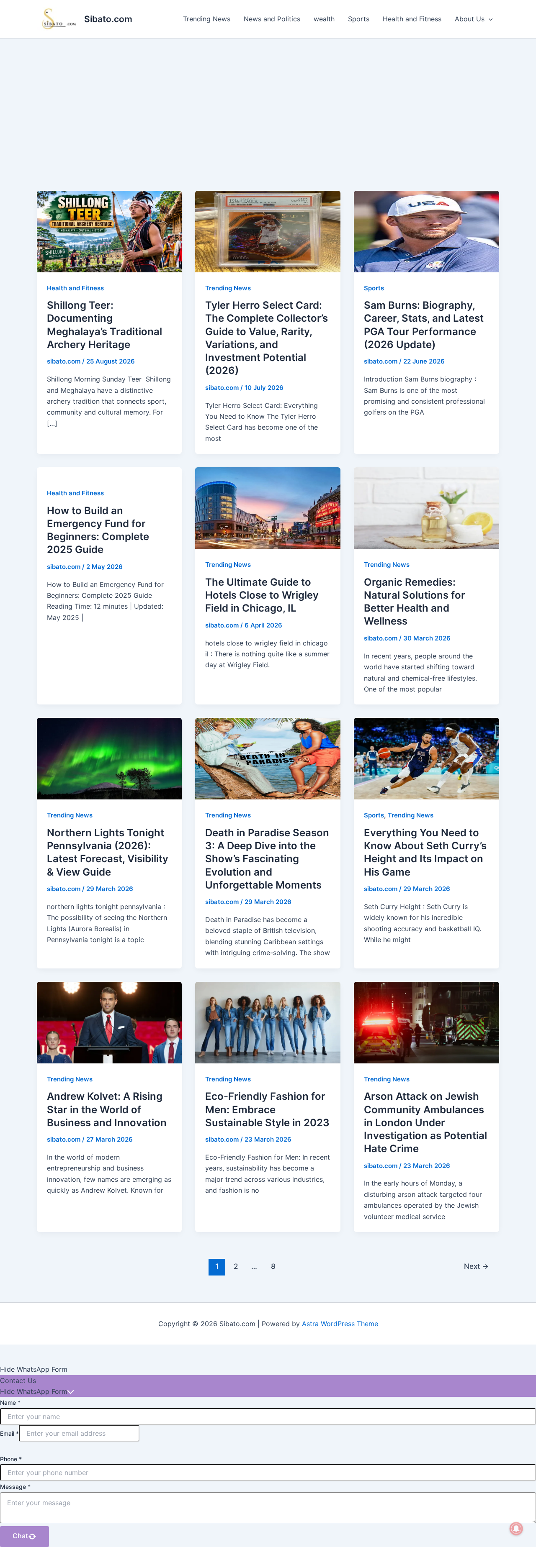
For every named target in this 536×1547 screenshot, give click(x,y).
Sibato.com (108, 19)
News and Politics (272, 19)
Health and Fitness (412, 19)
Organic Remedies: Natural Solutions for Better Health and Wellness (414, 602)
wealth (324, 19)
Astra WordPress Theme (340, 1323)
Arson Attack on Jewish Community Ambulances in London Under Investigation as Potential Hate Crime (425, 1122)
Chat (20, 1536)
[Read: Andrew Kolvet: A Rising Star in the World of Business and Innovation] (109, 1022)
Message (15, 1486)
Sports (358, 19)
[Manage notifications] (516, 1528)
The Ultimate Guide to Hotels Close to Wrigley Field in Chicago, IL (262, 595)
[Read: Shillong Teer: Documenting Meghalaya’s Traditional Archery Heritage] (109, 231)
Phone (11, 1458)
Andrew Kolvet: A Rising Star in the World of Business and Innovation (107, 1109)
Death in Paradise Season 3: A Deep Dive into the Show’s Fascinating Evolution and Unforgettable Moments (267, 859)
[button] (488, 19)
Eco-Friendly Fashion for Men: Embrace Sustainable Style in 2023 (267, 1109)
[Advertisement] (268, 101)
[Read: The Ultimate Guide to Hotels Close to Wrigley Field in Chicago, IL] (267, 507)
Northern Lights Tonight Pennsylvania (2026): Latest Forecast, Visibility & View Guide (107, 852)
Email (9, 1433)
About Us (469, 19)
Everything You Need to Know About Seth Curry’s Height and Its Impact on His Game (425, 852)
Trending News (206, 19)
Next (476, 1266)
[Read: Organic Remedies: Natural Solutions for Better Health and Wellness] (426, 507)
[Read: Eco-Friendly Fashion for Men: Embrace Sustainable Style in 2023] (267, 1022)
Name (10, 1402)
